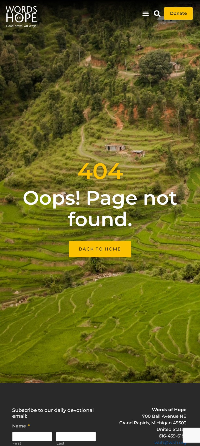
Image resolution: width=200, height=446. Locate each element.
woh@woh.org (170, 442)
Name (21, 426)
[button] (145, 14)
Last (60, 443)
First (16, 443)
